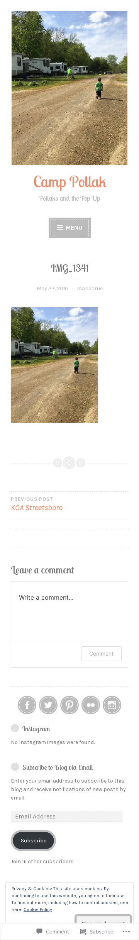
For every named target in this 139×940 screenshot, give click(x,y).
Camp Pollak (69, 181)
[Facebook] (27, 705)
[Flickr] (90, 705)
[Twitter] (48, 705)
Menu (74, 227)
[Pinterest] (69, 705)
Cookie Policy (38, 909)
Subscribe (33, 840)
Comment (101, 653)
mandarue (90, 288)
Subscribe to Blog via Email (57, 767)
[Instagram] (112, 705)
